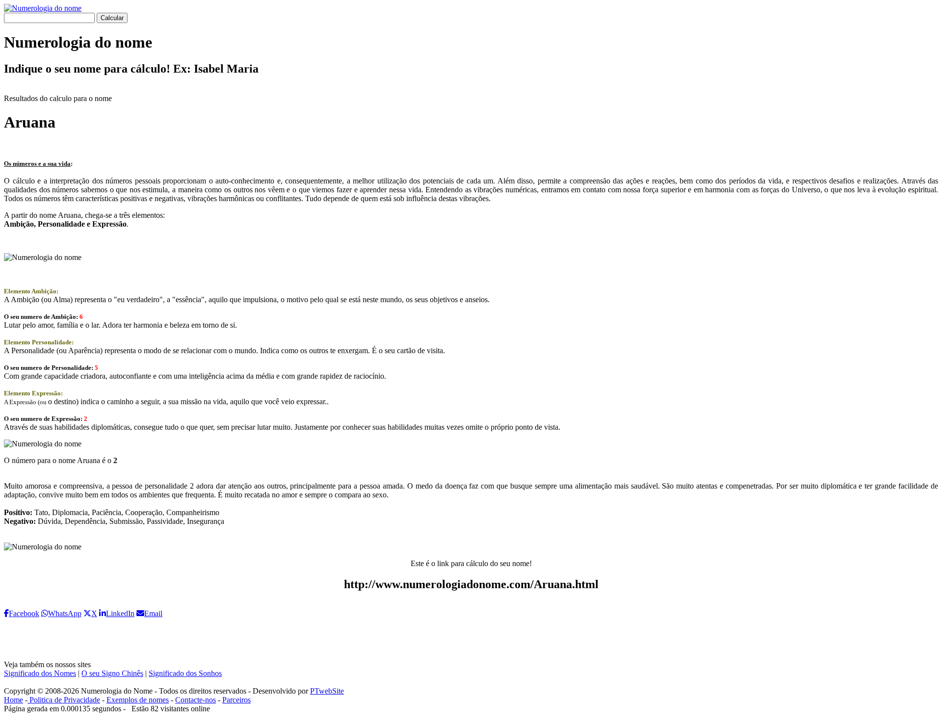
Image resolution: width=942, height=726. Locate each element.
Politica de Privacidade (63, 700)
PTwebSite (327, 691)
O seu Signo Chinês (112, 673)
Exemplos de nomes (137, 700)
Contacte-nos (195, 700)
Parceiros (236, 700)
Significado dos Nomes (40, 673)
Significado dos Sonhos (185, 673)
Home (13, 700)
